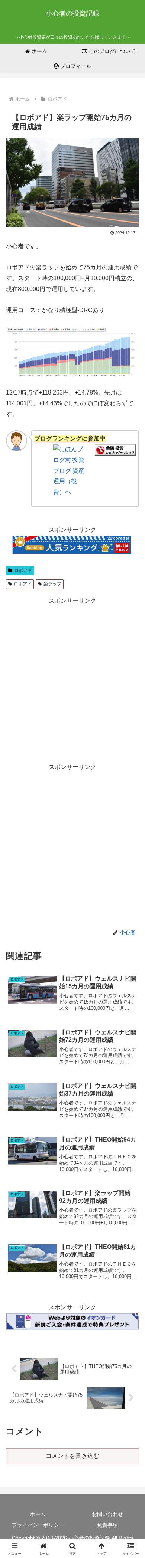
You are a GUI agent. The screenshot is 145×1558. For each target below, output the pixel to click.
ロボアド (23, 570)
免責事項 (107, 1525)
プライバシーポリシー (38, 1525)
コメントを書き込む (72, 1456)
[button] (130, 1137)
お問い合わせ (107, 1514)
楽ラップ (52, 583)
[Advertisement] (72, 678)
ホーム (38, 1514)
